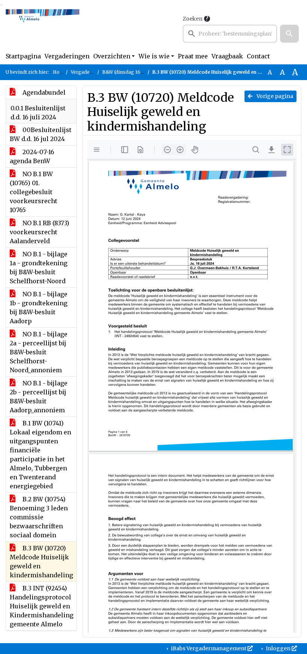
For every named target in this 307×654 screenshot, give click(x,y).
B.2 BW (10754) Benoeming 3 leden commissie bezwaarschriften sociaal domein (39, 517)
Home (60, 72)
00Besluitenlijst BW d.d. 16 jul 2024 (41, 134)
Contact (258, 56)
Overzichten (111, 56)
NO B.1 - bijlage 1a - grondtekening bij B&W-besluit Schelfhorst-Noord (38, 267)
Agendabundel (43, 92)
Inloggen (278, 648)
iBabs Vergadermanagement (208, 648)
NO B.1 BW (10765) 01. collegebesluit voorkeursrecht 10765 (33, 192)
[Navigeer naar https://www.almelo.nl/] (42, 28)
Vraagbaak (227, 56)
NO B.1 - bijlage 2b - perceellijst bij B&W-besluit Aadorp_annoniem (38, 396)
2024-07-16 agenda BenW (32, 156)
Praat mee (193, 56)
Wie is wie (154, 56)
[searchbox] (230, 34)
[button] (289, 34)
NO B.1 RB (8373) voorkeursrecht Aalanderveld (39, 232)
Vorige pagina (274, 96)
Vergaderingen (67, 56)
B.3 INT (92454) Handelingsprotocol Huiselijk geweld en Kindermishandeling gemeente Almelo (41, 606)
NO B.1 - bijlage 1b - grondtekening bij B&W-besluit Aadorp (38, 307)
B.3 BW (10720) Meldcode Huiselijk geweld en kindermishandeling (41, 561)
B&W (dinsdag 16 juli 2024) (132, 72)
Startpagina (23, 56)
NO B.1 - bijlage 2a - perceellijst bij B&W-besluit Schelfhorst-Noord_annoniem (38, 352)
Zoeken (193, 18)
